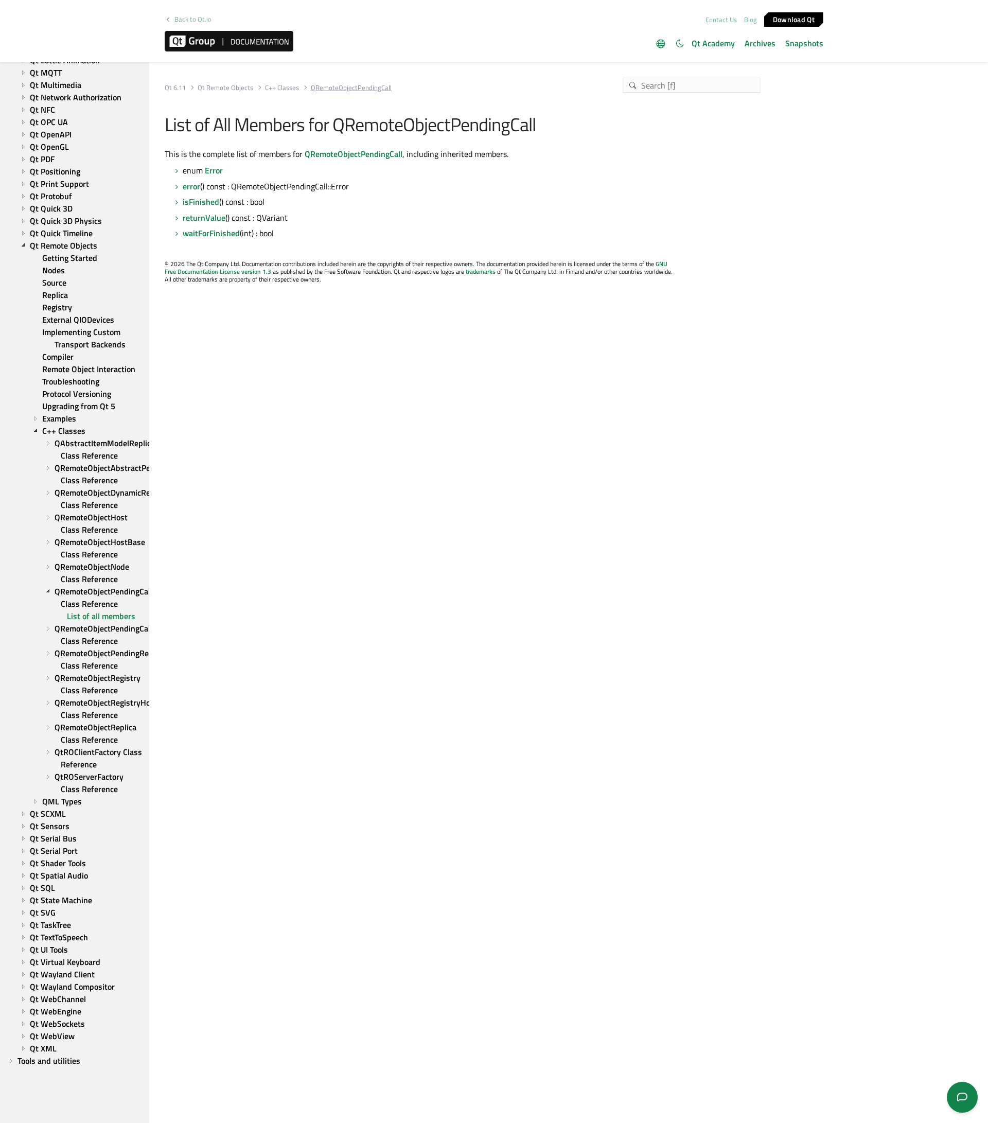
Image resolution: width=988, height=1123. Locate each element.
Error (214, 170)
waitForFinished (211, 233)
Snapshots (804, 43)
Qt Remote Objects (225, 87)
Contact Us (721, 19)
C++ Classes (282, 87)
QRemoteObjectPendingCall (353, 154)
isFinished (201, 202)
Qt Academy (713, 43)
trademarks (481, 271)
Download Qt (794, 18)
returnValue (204, 218)
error (191, 186)
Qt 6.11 (175, 87)
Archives (760, 43)
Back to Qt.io (192, 19)
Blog (750, 19)
